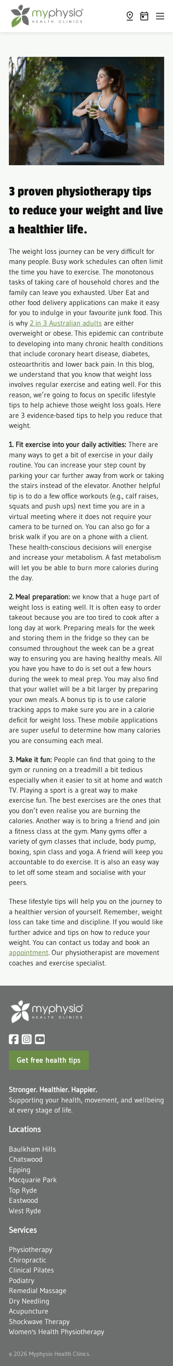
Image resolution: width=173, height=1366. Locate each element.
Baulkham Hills (32, 1149)
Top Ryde (23, 1190)
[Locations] (129, 15)
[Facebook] (14, 1039)
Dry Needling (29, 1301)
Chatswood (26, 1159)
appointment (28, 952)
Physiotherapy (30, 1249)
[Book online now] (144, 15)
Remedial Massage (37, 1290)
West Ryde (25, 1210)
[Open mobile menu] (160, 16)
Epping (20, 1169)
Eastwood (23, 1200)
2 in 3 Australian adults (66, 323)
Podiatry (21, 1280)
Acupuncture (28, 1311)
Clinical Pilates (31, 1270)
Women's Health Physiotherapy (56, 1331)
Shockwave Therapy (39, 1321)
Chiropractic (27, 1259)
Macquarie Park (33, 1179)
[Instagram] (27, 1039)
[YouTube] (40, 1039)
